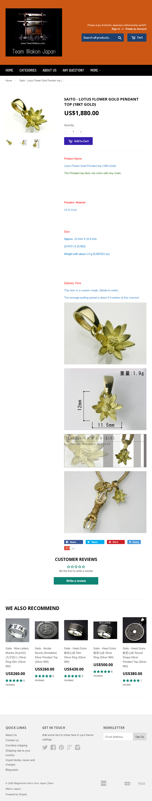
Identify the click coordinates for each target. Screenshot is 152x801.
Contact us (12, 740)
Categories (27, 70)
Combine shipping (16, 745)
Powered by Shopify (16, 794)
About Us (49, 70)
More (94, 70)
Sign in (116, 28)
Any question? (73, 70)
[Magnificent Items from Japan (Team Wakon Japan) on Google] (69, 748)
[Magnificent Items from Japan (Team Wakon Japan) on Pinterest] (61, 748)
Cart (140, 37)
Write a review (76, 581)
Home (9, 70)
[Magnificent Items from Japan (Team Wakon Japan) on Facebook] (53, 748)
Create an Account (135, 28)
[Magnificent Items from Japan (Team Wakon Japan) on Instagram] (77, 748)
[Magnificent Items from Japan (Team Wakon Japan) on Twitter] (45, 748)
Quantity (69, 125)
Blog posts (12, 769)
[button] (14, 680)
